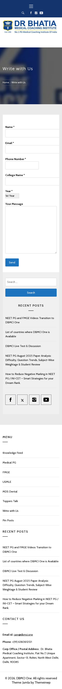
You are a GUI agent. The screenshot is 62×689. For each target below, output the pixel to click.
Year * (9, 191)
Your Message (14, 204)
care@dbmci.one (23, 634)
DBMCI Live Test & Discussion (23, 346)
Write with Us (10, 510)
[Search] (23, 13)
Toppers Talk (10, 501)
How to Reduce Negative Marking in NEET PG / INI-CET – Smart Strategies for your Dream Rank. (30, 378)
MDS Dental (10, 491)
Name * (9, 127)
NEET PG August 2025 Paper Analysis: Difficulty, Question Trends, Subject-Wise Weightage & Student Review (29, 360)
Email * (9, 143)
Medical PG (9, 462)
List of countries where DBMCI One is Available (31, 561)
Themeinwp (42, 682)
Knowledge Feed (13, 452)
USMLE (7, 481)
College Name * (15, 175)
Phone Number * (15, 159)
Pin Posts (8, 520)
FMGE (6, 472)
